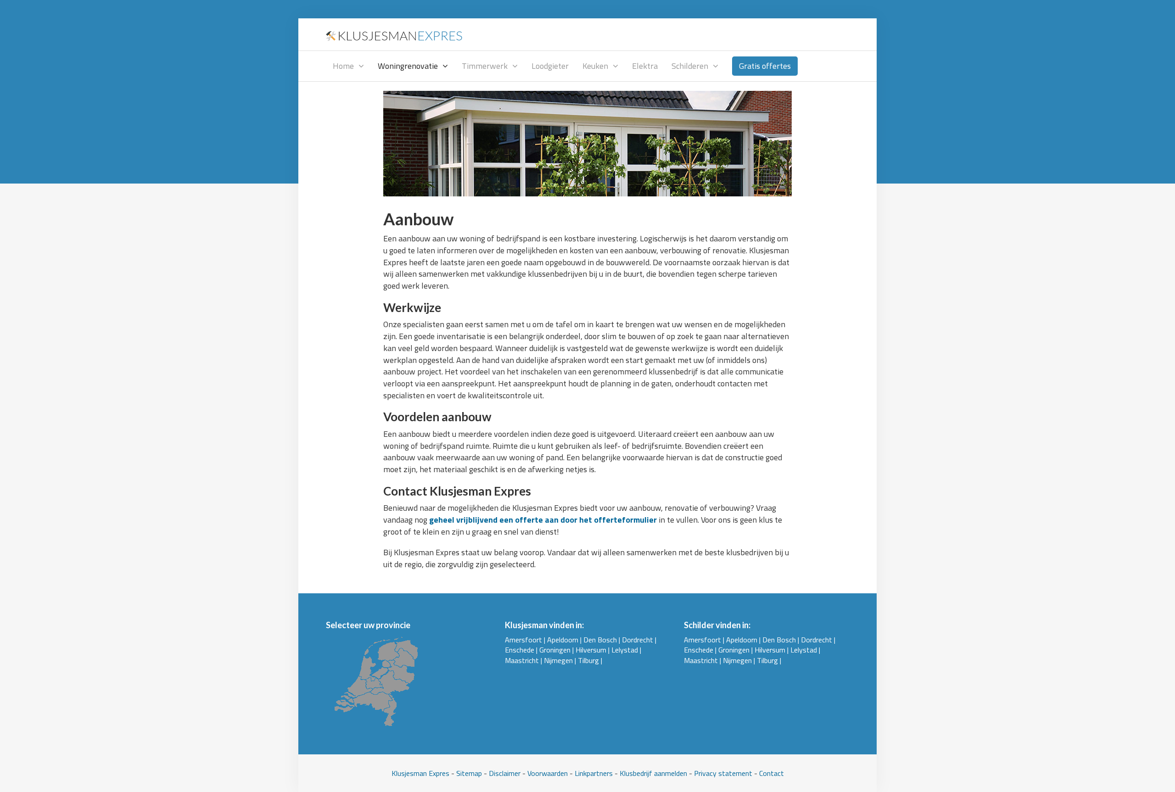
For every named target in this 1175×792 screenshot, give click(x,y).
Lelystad (624, 649)
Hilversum (591, 649)
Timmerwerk (485, 66)
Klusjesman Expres (420, 773)
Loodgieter (550, 66)
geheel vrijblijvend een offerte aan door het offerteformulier (543, 519)
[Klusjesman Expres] (395, 34)
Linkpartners (594, 773)
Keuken (595, 66)
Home (343, 66)
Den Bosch (600, 639)
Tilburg (588, 660)
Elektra (645, 66)
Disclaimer (504, 773)
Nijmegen (558, 660)
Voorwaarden (547, 773)
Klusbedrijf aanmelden (653, 773)
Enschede (519, 649)
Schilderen (689, 66)
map (475, 773)
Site (462, 773)
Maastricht (522, 660)
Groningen (555, 649)
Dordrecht (637, 639)
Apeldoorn (562, 639)
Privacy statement (723, 773)
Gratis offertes (765, 66)
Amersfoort (523, 639)
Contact (771, 773)
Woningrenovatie (408, 66)
